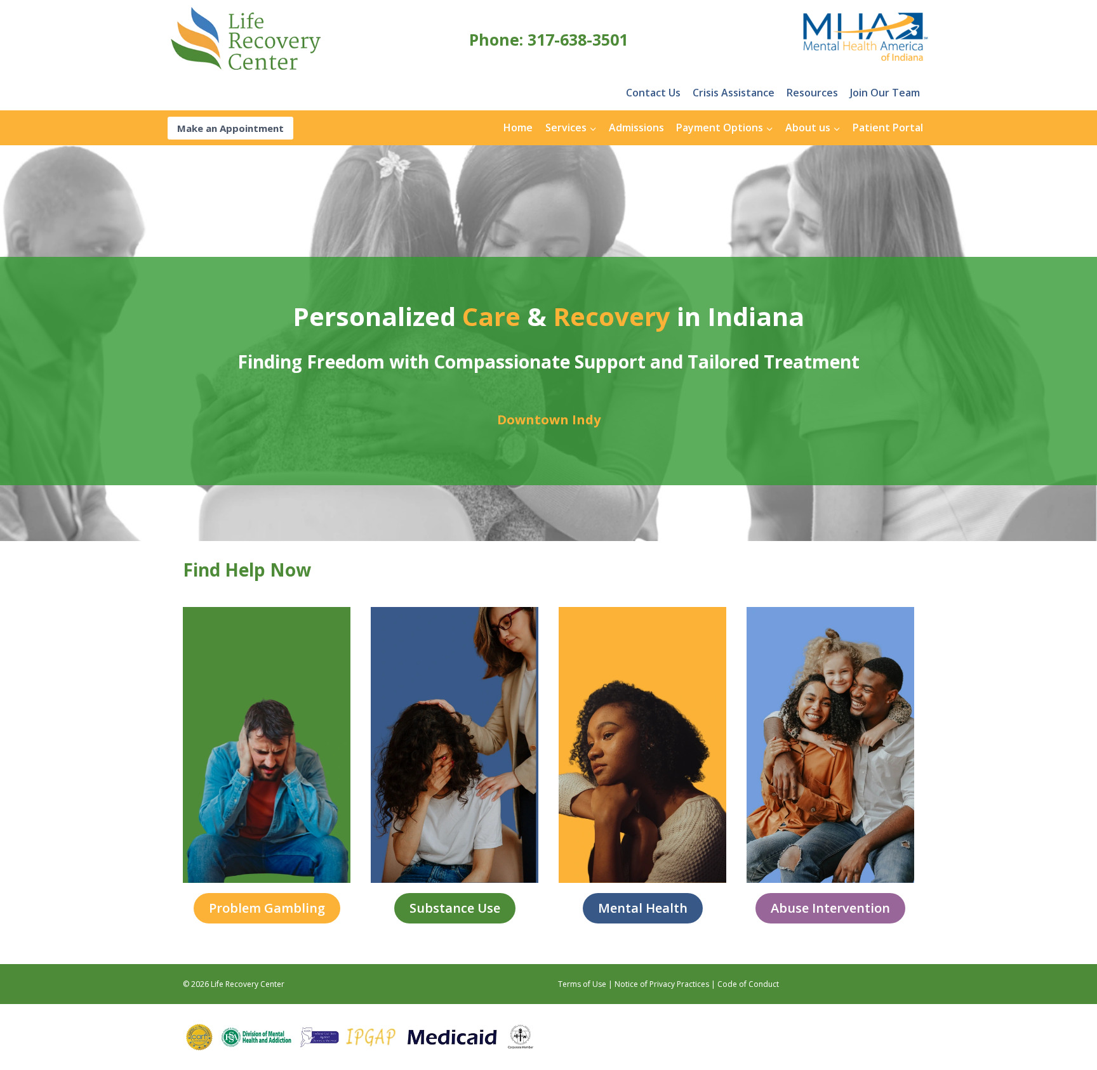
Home (518, 127)
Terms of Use (582, 984)
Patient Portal (888, 127)
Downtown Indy (549, 419)
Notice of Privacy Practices (662, 984)
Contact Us (653, 93)
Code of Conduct (748, 984)
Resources (812, 93)
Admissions (636, 127)
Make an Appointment (230, 128)
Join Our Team (885, 93)
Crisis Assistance (734, 93)
